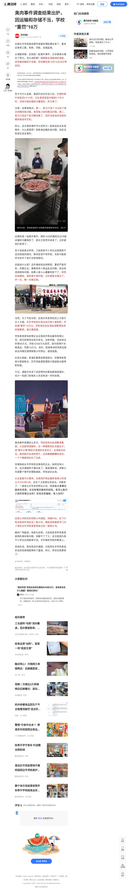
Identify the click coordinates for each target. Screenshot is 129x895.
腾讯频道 (49, 880)
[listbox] (41, 707)
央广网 (17, 675)
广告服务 (61, 876)
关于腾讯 (18, 876)
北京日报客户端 (21, 634)
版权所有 (45, 887)
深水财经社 (19, 654)
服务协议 (38, 876)
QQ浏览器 (40, 880)
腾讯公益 (32, 880)
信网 (16, 715)
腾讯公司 (38, 887)
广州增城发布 (20, 736)
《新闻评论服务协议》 (48, 805)
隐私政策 (46, 876)
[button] (107, 22)
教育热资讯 (19, 756)
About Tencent (28, 876)
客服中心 (56, 880)
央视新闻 (18, 695)
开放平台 (53, 876)
